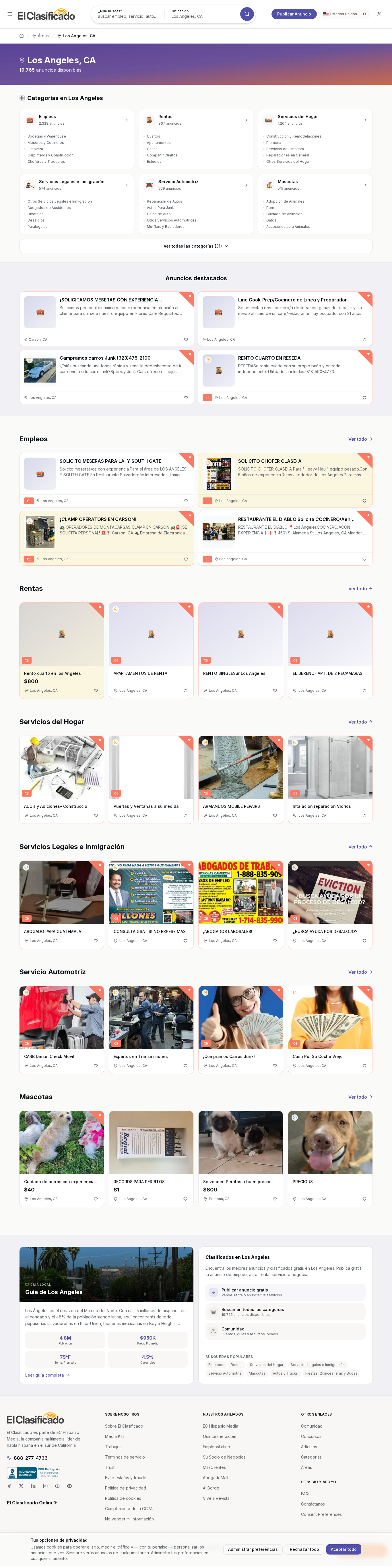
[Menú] (9, 14)
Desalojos (36, 220)
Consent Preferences (321, 1514)
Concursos (311, 1436)
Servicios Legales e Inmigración (318, 1365)
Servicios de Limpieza (285, 149)
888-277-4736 (31, 1458)
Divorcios (36, 214)
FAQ (305, 1493)
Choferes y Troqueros (46, 161)
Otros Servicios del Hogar (288, 161)
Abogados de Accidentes (49, 207)
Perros (271, 207)
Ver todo (357, 439)
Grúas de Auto (159, 214)
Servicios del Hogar (266, 1365)
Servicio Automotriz (224, 1373)
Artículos (309, 1446)
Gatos (271, 220)
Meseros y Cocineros (46, 142)
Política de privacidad (125, 1487)
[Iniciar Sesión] (379, 14)
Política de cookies (123, 1498)
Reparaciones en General (287, 155)
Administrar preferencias (253, 1549)
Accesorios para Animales (288, 226)
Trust (110, 1467)
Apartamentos (159, 142)
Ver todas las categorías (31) (193, 246)
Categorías (311, 1457)
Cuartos (153, 136)
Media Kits (115, 1436)
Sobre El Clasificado (124, 1426)
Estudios (154, 161)
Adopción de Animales (285, 201)
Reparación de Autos (164, 201)
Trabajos (113, 1446)
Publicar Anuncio (294, 13)
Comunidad (312, 1426)
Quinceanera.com (219, 1436)
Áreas (43, 35)
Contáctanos (313, 1504)
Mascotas (257, 1373)
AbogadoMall (215, 1477)
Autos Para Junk (160, 207)
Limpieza (35, 149)
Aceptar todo (344, 1549)
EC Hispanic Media (220, 1426)
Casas (152, 149)
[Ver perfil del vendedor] (29, 360)
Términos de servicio (125, 1457)
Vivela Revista (216, 1498)
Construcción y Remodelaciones (293, 136)
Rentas (236, 1365)
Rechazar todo (304, 1549)
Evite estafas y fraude (125, 1477)
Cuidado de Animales (284, 214)
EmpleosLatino (216, 1446)
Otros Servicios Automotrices (172, 220)
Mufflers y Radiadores (166, 226)
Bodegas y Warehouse (47, 136)
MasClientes (214, 1467)
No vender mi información (129, 1518)
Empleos (215, 1365)
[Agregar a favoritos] (186, 339)
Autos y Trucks (285, 1373)
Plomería (273, 142)
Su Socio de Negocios (224, 1457)
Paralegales (38, 226)
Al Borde (211, 1487)
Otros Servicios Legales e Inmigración (60, 201)
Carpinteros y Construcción (50, 155)
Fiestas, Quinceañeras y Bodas (331, 1373)
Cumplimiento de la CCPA (129, 1508)
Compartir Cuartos (162, 155)
